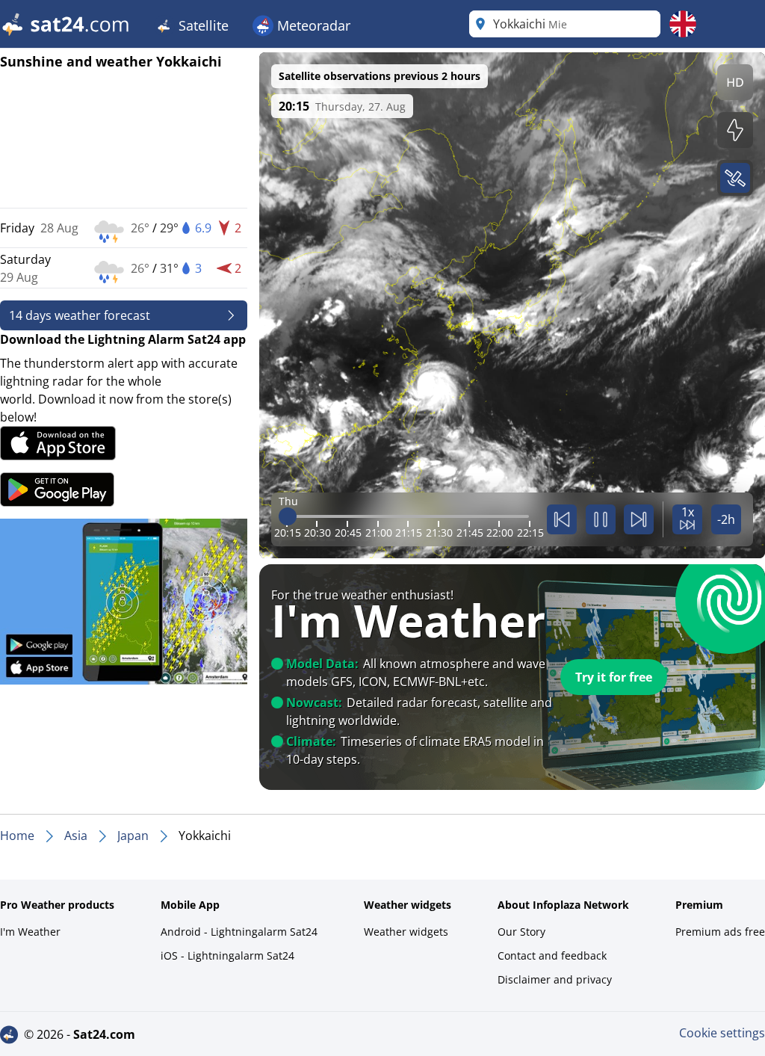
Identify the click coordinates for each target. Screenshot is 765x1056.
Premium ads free (720, 931)
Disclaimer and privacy (555, 979)
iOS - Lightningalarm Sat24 (227, 955)
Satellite (202, 25)
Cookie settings (722, 1033)
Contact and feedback (552, 955)
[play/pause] (601, 519)
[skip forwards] (639, 519)
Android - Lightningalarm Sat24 (239, 931)
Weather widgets (406, 931)
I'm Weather (30, 931)
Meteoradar (311, 25)
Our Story (521, 931)
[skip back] (562, 519)
